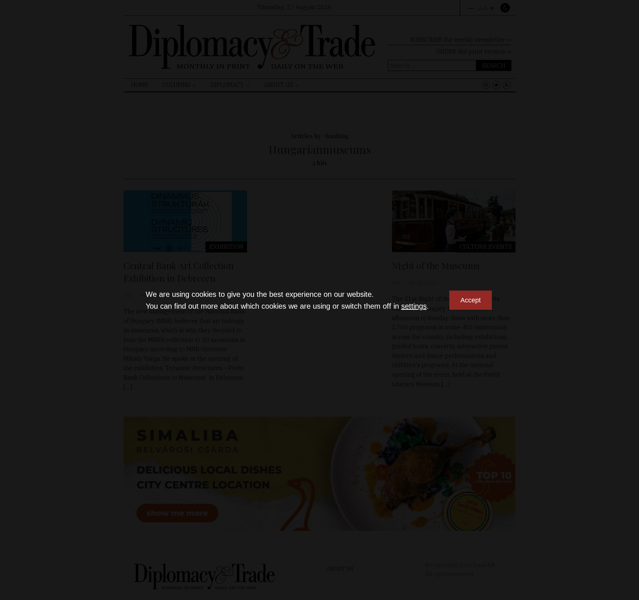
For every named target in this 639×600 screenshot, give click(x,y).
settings (414, 306)
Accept (470, 300)
